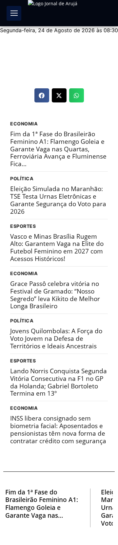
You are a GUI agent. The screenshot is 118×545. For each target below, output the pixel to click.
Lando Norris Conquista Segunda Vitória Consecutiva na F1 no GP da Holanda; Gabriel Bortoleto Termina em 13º (58, 382)
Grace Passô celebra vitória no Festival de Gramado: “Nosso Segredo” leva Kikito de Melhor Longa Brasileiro (55, 295)
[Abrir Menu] (14, 13)
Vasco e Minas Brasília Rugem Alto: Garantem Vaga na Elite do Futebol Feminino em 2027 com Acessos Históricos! (57, 248)
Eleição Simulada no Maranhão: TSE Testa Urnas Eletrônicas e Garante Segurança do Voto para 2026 (58, 200)
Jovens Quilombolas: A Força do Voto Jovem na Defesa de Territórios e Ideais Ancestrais (56, 338)
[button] (41, 95)
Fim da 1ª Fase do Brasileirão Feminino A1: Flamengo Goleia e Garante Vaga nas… (41, 504)
